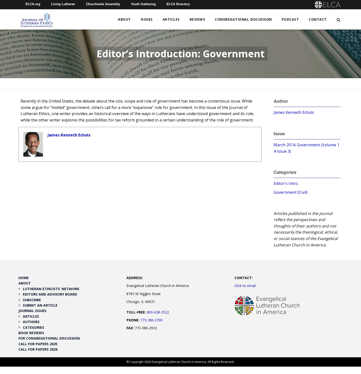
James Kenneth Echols (69, 135)
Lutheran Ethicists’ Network (51, 288)
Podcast (290, 19)
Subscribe (32, 300)
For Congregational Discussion (49, 338)
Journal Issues (32, 310)
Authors (31, 321)
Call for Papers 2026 (37, 349)
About (124, 19)
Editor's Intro (286, 183)
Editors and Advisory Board (50, 294)
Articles (171, 19)
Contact (318, 19)
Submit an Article (40, 305)
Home (23, 277)
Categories (33, 327)
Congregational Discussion (243, 19)
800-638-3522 (158, 312)
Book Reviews (31, 332)
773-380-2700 (151, 320)
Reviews (197, 19)
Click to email (245, 285)
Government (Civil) (290, 192)
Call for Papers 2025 (37, 344)
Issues (147, 19)
